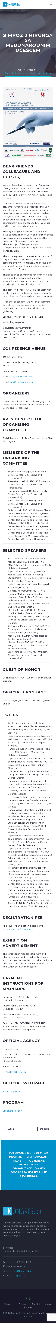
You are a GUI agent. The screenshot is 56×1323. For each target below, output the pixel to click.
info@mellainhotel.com (22, 382)
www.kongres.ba (11, 1091)
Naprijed (44, 1129)
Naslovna (8, 1304)
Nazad (10, 1129)
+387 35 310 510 (23, 1262)
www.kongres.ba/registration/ (18, 929)
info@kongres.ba (22, 1271)
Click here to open (12, 1111)
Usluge (48, 1304)
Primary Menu (51, 4)
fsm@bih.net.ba (18, 1072)
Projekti (36, 1304)
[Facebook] (26, 1299)
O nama (23, 1304)
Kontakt (28, 1307)
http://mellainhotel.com (21, 376)
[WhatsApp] (30, 1299)
